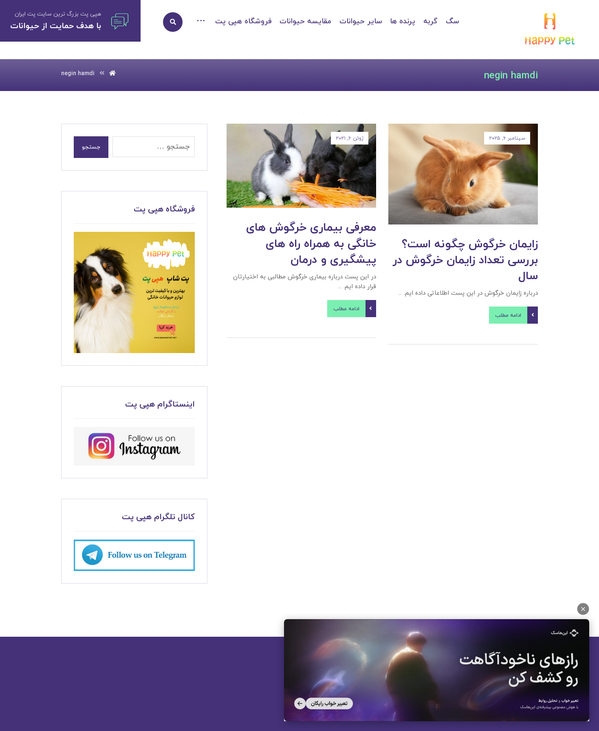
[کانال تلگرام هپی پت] (134, 555)
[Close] (583, 609)
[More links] (201, 21)
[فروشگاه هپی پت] (134, 292)
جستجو (91, 147)
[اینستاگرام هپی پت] (134, 446)
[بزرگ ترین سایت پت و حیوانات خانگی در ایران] (550, 30)
